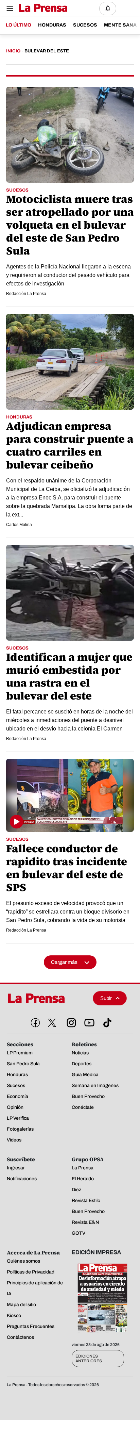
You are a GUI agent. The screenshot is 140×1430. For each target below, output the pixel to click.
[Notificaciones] (107, 8)
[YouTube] (88, 1021)
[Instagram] (70, 1021)
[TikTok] (106, 1021)
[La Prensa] (47, 998)
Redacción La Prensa (26, 293)
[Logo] (41, 8)
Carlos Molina (19, 524)
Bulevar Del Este (46, 51)
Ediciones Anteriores (88, 1358)
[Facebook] (34, 1021)
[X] (52, 1023)
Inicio (13, 51)
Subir (106, 998)
